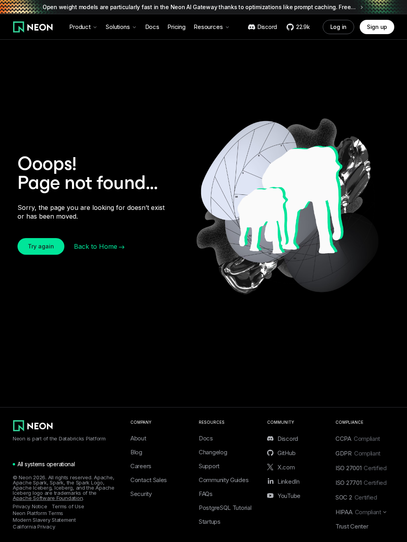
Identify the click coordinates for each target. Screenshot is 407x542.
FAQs (206, 493)
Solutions (118, 27)
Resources (208, 27)
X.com (286, 467)
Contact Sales (148, 480)
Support (209, 466)
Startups (210, 521)
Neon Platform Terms (38, 513)
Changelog (213, 452)
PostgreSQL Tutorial (225, 507)
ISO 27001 (361, 468)
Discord (287, 438)
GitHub (286, 452)
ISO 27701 (361, 482)
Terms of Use (68, 506)
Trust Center (351, 526)
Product (80, 27)
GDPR (357, 453)
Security (141, 493)
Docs (152, 27)
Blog (136, 452)
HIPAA (358, 512)
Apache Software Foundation (48, 498)
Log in (338, 26)
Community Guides (223, 480)
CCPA (357, 438)
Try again (41, 246)
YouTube (288, 495)
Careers (140, 466)
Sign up (377, 26)
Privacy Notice (30, 506)
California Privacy (34, 526)
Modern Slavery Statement (44, 520)
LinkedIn (288, 481)
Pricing (176, 27)
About (138, 438)
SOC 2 (356, 497)
